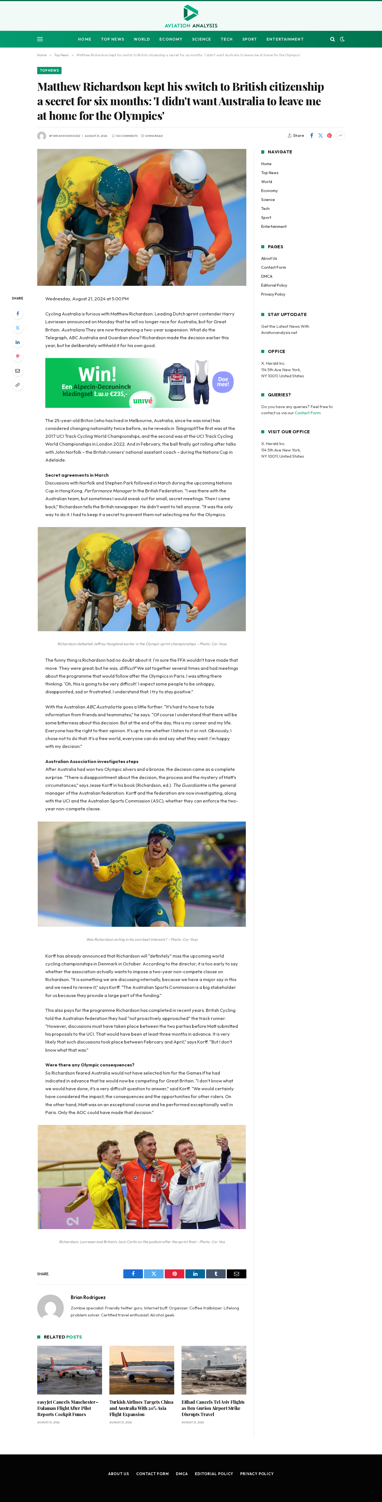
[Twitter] (17, 327)
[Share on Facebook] (311, 135)
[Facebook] (17, 313)
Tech (227, 39)
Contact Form (273, 267)
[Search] (332, 39)
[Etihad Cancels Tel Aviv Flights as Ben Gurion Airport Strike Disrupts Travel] (213, 1370)
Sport (249, 39)
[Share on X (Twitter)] (320, 135)
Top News (112, 39)
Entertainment (285, 39)
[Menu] (40, 39)
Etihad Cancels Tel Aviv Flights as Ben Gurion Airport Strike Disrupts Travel (213, 1408)
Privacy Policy (273, 294)
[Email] (17, 370)
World (142, 39)
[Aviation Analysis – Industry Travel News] (191, 16)
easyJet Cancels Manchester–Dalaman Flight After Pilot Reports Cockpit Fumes (67, 1408)
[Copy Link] (17, 384)
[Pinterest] (17, 356)
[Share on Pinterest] (329, 135)
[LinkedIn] (17, 342)
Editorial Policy (274, 285)
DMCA (266, 276)
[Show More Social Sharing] (340, 135)
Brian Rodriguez (67, 136)
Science (201, 39)
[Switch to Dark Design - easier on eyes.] (342, 39)
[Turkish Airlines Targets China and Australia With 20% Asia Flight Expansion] (141, 1370)
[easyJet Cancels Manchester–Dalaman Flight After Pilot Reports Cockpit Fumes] (69, 1370)
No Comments (127, 136)
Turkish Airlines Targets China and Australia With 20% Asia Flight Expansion (141, 1408)
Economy (171, 39)
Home (84, 39)
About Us (269, 258)
